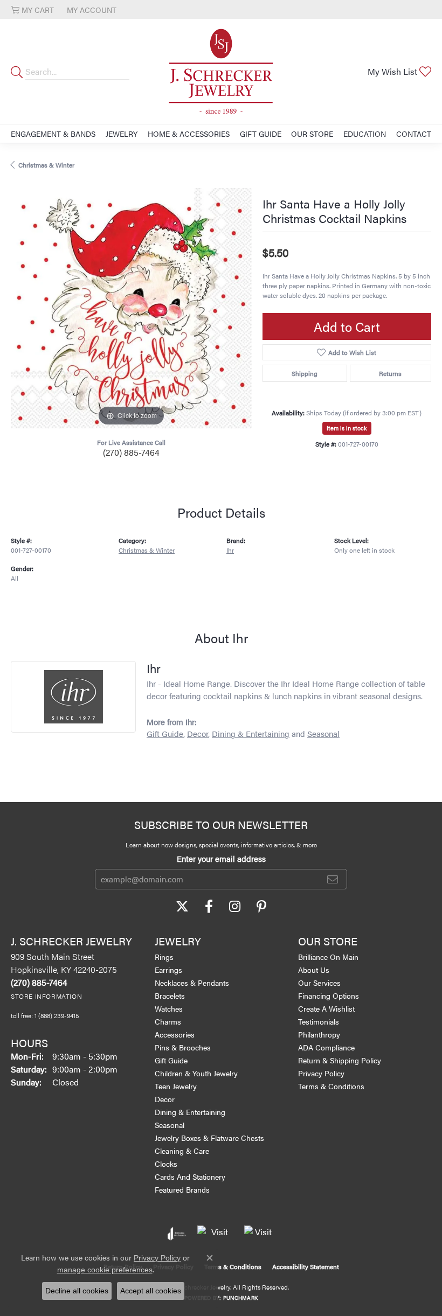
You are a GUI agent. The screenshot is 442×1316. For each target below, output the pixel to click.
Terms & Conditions (331, 1086)
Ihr (230, 550)
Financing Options (328, 995)
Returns (390, 373)
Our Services (319, 982)
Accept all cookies (150, 1290)
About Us (313, 969)
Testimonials (318, 1021)
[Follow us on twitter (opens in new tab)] (182, 906)
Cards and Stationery (190, 1176)
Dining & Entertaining (250, 733)
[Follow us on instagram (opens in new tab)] (235, 906)
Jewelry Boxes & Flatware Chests (209, 1137)
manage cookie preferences (105, 1269)
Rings (164, 956)
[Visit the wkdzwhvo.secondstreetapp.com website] (259, 1234)
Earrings (168, 969)
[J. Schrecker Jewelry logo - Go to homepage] (221, 71)
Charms (168, 1021)
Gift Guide (260, 133)
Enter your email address (221, 858)
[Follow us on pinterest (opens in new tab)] (261, 906)
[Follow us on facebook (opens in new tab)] (208, 906)
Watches (169, 1008)
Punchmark (240, 1297)
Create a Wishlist (326, 1008)
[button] (32, 9)
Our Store (312, 133)
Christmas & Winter (46, 165)
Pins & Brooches (183, 1047)
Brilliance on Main (328, 956)
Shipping (304, 373)
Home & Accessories (189, 133)
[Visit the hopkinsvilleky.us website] (215, 1234)
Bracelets (170, 995)
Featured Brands (182, 1189)
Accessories (175, 1034)
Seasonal (323, 733)
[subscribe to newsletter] (333, 879)
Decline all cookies (76, 1290)
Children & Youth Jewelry (196, 1073)
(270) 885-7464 (131, 452)
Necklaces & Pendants (192, 982)
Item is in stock (347, 428)
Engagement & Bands (53, 133)
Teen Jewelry (176, 1086)
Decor (197, 733)
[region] (131, 308)
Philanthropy (319, 1034)
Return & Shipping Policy (339, 1060)
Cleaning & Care (182, 1150)
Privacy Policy (321, 1073)
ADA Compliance (326, 1047)
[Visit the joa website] (177, 1234)
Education (364, 133)
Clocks (166, 1163)
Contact (413, 133)
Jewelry (121, 133)
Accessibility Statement (305, 1266)
